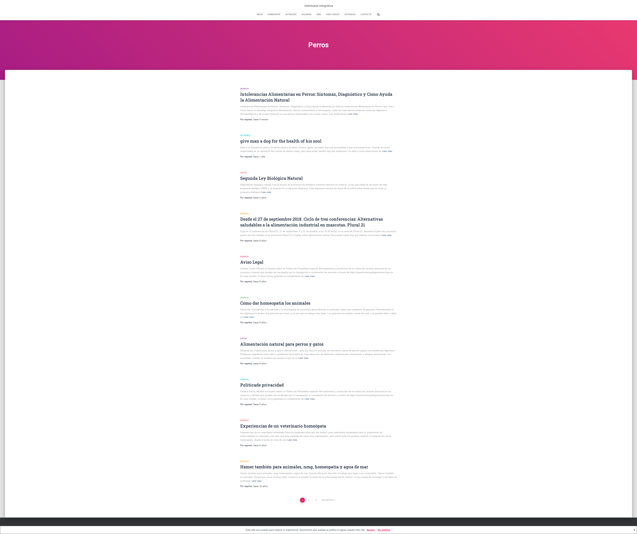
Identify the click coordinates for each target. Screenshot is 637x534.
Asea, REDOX (333, 14)
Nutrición (290, 14)
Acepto (371, 530)
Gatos (243, 173)
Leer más (353, 114)
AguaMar (306, 14)
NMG (319, 14)
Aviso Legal (251, 262)
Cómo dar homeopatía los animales (275, 303)
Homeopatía (274, 14)
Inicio (260, 14)
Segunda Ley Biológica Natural (271, 178)
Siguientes (328, 500)
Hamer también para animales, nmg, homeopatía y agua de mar (304, 467)
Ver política (384, 530)
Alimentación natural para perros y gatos (281, 344)
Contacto (365, 14)
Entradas (350, 14)
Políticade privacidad (262, 385)
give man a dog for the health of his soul (280, 141)
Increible (245, 135)
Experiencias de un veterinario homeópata (283, 426)
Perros (244, 89)
